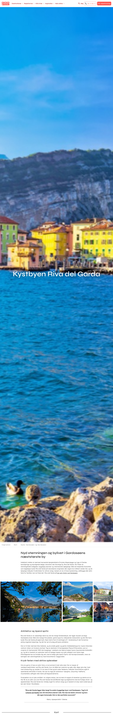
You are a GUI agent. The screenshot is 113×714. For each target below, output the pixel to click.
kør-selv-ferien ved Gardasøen (67, 573)
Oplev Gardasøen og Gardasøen (33, 545)
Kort (15, 545)
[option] (31, 601)
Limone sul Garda (32, 693)
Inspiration (6, 545)
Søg (82, 3)
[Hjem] (5, 3)
